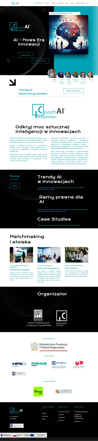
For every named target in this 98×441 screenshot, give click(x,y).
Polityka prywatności (81, 411)
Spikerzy (53, 3)
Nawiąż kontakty (80, 3)
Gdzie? (72, 3)
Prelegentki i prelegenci (73, 90)
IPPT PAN (45, 416)
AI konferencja (38, 3)
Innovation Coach (64, 411)
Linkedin (61, 414)
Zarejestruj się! (26, 55)
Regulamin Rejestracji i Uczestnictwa (78, 416)
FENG (44, 419)
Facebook (61, 417)
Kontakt (77, 421)
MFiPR (44, 413)
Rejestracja (60, 3)
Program (46, 3)
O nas (67, 3)
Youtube (61, 420)
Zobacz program (40, 60)
